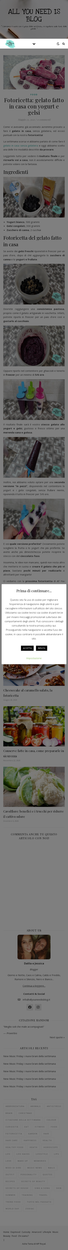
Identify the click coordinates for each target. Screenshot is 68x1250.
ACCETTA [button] (27, 648)
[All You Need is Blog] (10, 43)
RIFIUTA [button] (41, 648)
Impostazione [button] (34, 658)
